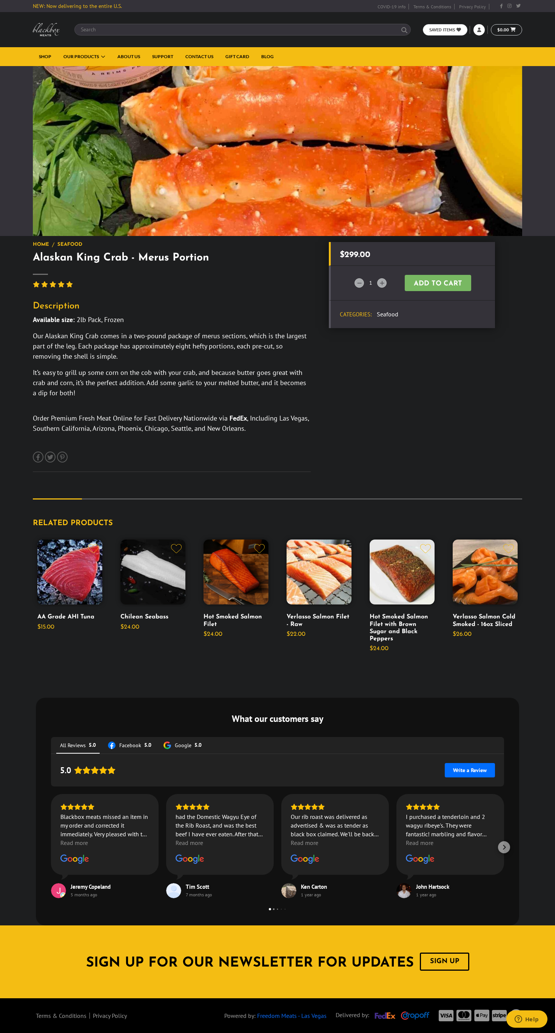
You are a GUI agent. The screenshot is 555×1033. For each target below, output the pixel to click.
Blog (267, 56)
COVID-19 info (391, 6)
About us (128, 56)
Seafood (69, 244)
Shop (45, 56)
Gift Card (237, 56)
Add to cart (438, 284)
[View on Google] (74, 859)
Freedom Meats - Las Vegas (292, 1015)
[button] (51, 847)
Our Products (81, 56)
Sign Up (444, 961)
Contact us (199, 56)
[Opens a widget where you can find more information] (526, 1019)
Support (162, 56)
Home (41, 244)
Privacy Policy (472, 6)
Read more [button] (74, 842)
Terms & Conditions (432, 6)
